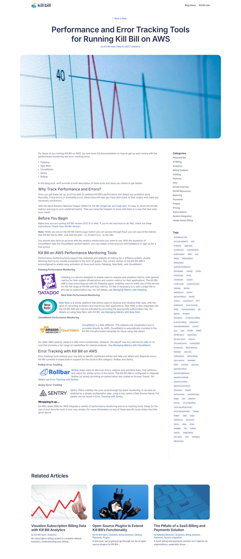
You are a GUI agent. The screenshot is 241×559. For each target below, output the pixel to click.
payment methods (181, 377)
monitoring (178, 348)
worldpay (196, 437)
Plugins (176, 203)
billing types (178, 263)
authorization (179, 254)
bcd (196, 254)
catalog (189, 271)
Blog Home (190, 5)
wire (187, 437)
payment (194, 365)
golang (176, 314)
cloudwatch (178, 280)
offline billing (192, 356)
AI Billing (177, 161)
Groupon (186, 314)
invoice (195, 326)
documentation (180, 297)
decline (187, 288)
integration (194, 322)
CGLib (198, 271)
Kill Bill (190, 331)
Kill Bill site (204, 5)
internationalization (181, 326)
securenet (190, 420)
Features (177, 178)
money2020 (195, 343)
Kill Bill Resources (182, 191)
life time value (179, 339)
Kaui (175, 182)
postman (191, 399)
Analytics (136, 46)
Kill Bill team (109, 46)
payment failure (180, 369)
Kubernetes (192, 335)
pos (183, 399)
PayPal (188, 390)
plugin (176, 399)
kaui (182, 331)
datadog (177, 288)
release (196, 411)
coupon (189, 280)
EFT (197, 301)
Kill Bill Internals (181, 187)
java (175, 331)
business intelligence (182, 267)
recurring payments (182, 411)
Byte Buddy (178, 271)
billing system (187, 258)
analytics (177, 246)
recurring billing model (183, 407)
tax (185, 428)
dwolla (191, 297)
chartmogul (178, 275)
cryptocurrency (193, 284)
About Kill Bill (179, 157)
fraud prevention (188, 309)
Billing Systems (180, 170)
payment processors (182, 386)
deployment (178, 292)
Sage (192, 416)
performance (179, 394)
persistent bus (193, 394)
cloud (188, 275)
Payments (178, 199)
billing (176, 258)
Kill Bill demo (179, 335)
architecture (179, 250)
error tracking (191, 305)
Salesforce (178, 420)
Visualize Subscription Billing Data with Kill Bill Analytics (58, 528)
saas (185, 416)
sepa (184, 424)
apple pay (188, 246)
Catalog (177, 174)
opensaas (191, 360)
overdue (184, 365)
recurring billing (189, 403)
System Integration (182, 216)
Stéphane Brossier (165, 535)
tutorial (176, 433)
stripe (192, 424)
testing (193, 428)
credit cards (178, 284)
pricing (176, 403)
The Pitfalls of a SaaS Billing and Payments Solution (179, 528)
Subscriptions (180, 212)
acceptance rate (180, 237)
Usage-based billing (183, 220)
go (199, 309)
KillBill (198, 331)
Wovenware (178, 441)
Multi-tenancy (191, 348)
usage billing (188, 433)
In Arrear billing (180, 322)
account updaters (181, 241)
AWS (190, 254)
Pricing (176, 207)
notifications (179, 356)
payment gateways (181, 373)
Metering (177, 195)
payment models (180, 382)
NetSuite (177, 352)
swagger (177, 428)
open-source (179, 360)
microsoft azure (180, 343)
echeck (177, 301)
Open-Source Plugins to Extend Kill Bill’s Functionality (117, 528)
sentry (176, 424)
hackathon (178, 318)
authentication (192, 250)
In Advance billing (193, 318)
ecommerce (188, 301)
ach (192, 241)
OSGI (176, 365)
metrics (192, 339)
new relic (187, 352)
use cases (178, 437)
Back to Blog (120, 18)
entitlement (178, 305)
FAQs (176, 309)
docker (189, 292)
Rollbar (176, 416)
